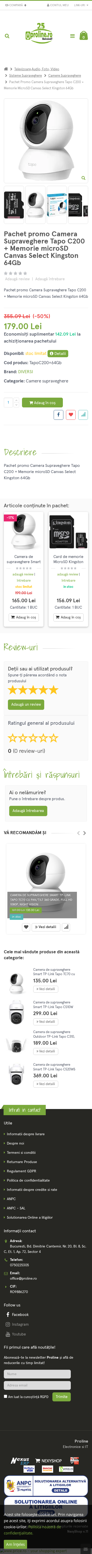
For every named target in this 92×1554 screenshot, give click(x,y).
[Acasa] (6, 69)
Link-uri (80, 5)
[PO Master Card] (46, 1469)
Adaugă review (17, 279)
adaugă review (23, 574)
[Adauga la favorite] (71, 415)
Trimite (61, 1397)
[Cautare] (7, 36)
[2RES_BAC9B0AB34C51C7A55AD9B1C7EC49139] (56, 205)
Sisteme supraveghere (25, 75)
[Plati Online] (73, 1461)
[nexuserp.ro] (20, 1461)
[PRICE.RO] (64, 1469)
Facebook (20, 1315)
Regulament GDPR (21, 1171)
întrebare (24, 580)
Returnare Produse (22, 1162)
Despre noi (15, 1143)
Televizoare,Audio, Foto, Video (36, 69)
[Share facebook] (58, 415)
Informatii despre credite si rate (32, 1190)
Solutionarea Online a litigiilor (30, 1217)
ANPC (11, 1199)
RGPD (44, 1397)
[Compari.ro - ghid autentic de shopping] (28, 1409)
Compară (16, 5)
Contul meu (59, 5)
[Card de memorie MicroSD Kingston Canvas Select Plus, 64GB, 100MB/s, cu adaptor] (68, 532)
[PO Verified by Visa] (28, 1469)
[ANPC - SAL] (46, 1485)
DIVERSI (25, 372)
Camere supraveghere (64, 75)
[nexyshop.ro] (47, 1461)
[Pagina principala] (39, 36)
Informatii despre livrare (26, 1134)
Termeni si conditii (21, 1153)
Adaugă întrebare (50, 279)
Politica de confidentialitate (28, 1180)
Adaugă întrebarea (28, 811)
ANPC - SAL (16, 1208)
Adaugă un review (26, 704)
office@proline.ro (23, 1278)
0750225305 (19, 1265)
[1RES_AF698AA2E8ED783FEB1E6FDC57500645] (35, 205)
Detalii (59, 354)
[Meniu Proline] (72, 35)
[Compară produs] (66, 927)
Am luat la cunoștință (28, 1397)
